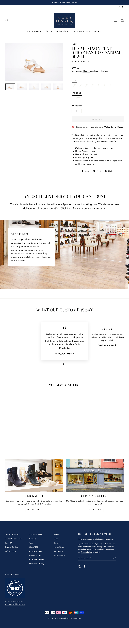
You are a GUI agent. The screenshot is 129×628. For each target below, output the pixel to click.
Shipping (86, 71)
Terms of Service (11, 547)
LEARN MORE (34, 510)
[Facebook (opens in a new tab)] (84, 566)
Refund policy (10, 551)
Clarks (56, 538)
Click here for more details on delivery (83, 208)
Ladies (48, 31)
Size (74, 80)
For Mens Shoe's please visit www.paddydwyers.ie (15, 602)
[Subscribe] (114, 558)
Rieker (56, 534)
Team (31, 543)
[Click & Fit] (34, 475)
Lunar (75, 44)
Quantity (77, 106)
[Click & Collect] (95, 475)
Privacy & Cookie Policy (14, 538)
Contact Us (9, 543)
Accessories (63, 31)
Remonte (57, 543)
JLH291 (77, 98)
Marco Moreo (59, 547)
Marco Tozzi (58, 551)
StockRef (77, 93)
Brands (98, 31)
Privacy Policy (86, 552)
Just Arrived (34, 31)
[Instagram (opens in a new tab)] (79, 566)
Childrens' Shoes (35, 551)
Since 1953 (33, 547)
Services (32, 538)
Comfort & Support (36, 559)
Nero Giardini (59, 555)
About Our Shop (35, 534)
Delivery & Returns (12, 534)
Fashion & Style (35, 555)
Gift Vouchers (82, 31)
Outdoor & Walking (36, 563)
